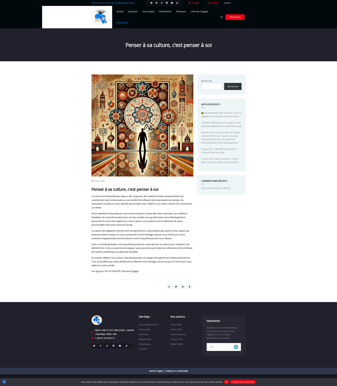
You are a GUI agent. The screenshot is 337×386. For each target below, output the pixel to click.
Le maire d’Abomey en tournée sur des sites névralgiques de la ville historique (221, 124)
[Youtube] (172, 3)
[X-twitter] (100, 345)
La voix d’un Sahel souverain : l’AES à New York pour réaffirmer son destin (220, 160)
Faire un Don (235, 17)
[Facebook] (151, 3)
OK (226, 382)
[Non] (333, 382)
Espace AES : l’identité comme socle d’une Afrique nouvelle (219, 151)
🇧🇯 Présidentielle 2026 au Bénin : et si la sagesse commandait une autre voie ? (221, 114)
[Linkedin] (113, 345)
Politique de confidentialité (243, 382)
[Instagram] (162, 3)
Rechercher (206, 80)
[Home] (96, 320)
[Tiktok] (177, 3)
